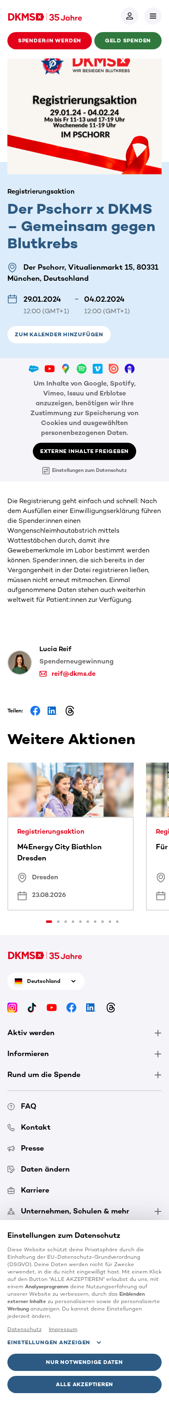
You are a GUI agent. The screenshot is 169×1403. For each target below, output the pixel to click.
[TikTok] (32, 1007)
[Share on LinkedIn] (52, 711)
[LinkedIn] (91, 1007)
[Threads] (111, 1007)
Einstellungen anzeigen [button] (48, 1342)
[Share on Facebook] (35, 711)
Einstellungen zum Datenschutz (89, 470)
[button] (153, 16)
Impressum (63, 1329)
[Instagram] (12, 1007)
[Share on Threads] (70, 711)
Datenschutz (24, 1329)
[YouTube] (52, 1007)
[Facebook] (71, 1007)
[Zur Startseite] (44, 16)
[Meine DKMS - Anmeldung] (129, 16)
